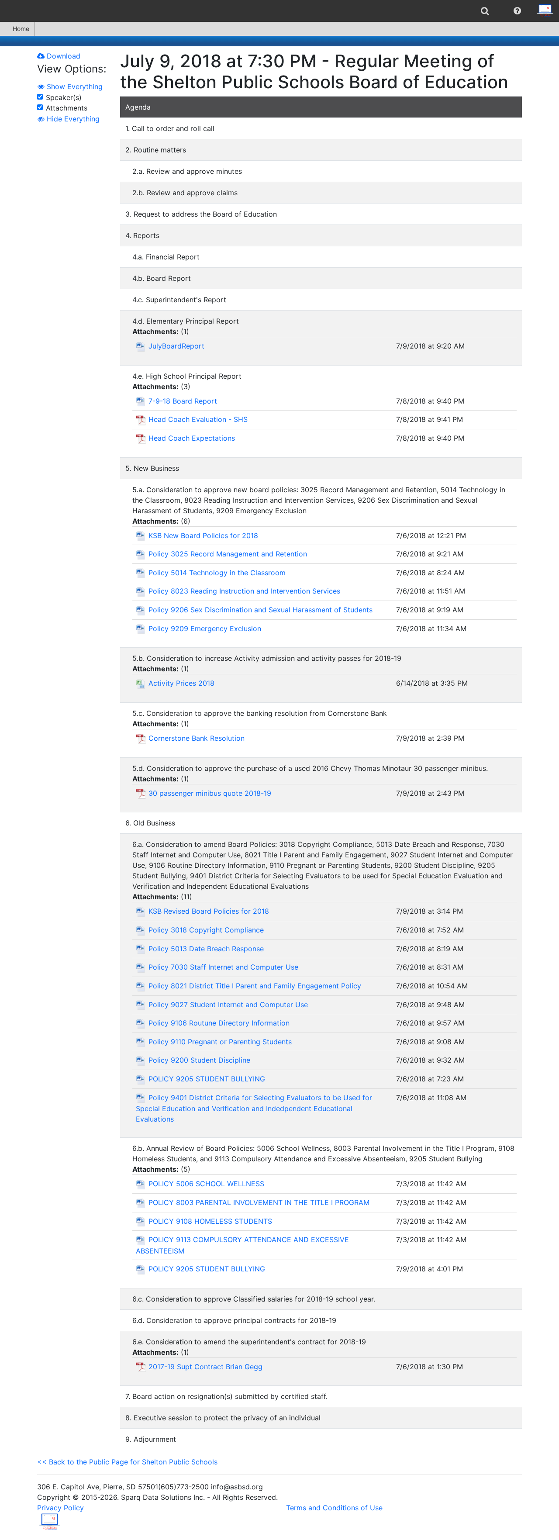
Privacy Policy (60, 1507)
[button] (517, 11)
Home (21, 28)
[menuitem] (485, 11)
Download (62, 56)
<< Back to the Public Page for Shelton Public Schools (127, 1461)
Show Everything (74, 86)
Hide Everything (72, 118)
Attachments (66, 108)
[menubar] (279, 11)
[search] (485, 11)
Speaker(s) (64, 97)
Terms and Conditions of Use (334, 1507)
